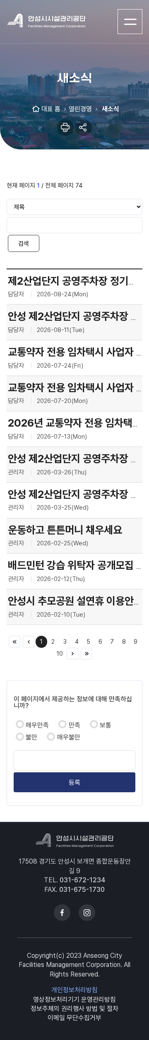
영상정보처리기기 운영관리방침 (74, 999)
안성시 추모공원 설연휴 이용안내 (75, 601)
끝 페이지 (86, 653)
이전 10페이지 (28, 641)
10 (60, 653)
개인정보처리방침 (74, 990)
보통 (105, 725)
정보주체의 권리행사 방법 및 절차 (74, 1009)
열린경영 (80, 109)
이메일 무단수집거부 (74, 1018)
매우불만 (68, 737)
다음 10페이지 (72, 653)
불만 (31, 737)
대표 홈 (50, 109)
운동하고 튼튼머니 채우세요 (65, 530)
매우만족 (37, 725)
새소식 (109, 109)
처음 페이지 (14, 641)
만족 (74, 725)
